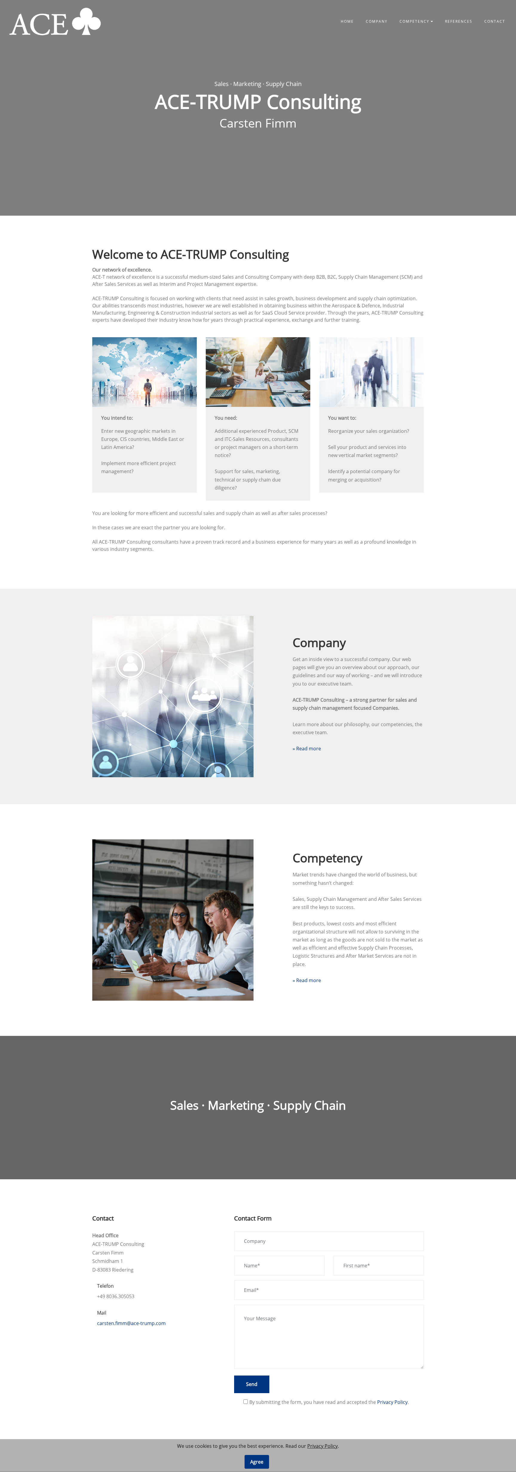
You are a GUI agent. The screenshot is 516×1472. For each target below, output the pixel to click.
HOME (347, 21)
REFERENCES (458, 21)
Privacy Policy (392, 1402)
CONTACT (494, 21)
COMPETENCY (414, 21)
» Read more (307, 748)
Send (251, 1384)
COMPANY (377, 21)
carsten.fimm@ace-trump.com (131, 1323)
